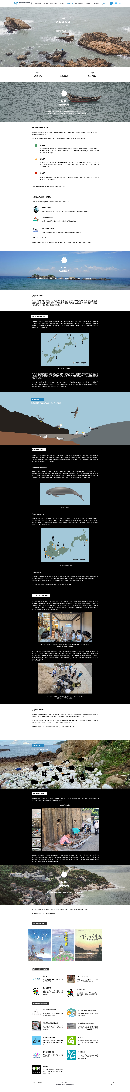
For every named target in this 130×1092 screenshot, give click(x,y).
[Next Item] (97, 829)
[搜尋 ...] (111, 3)
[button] (96, 3)
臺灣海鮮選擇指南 (55, 186)
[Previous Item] (45, 829)
